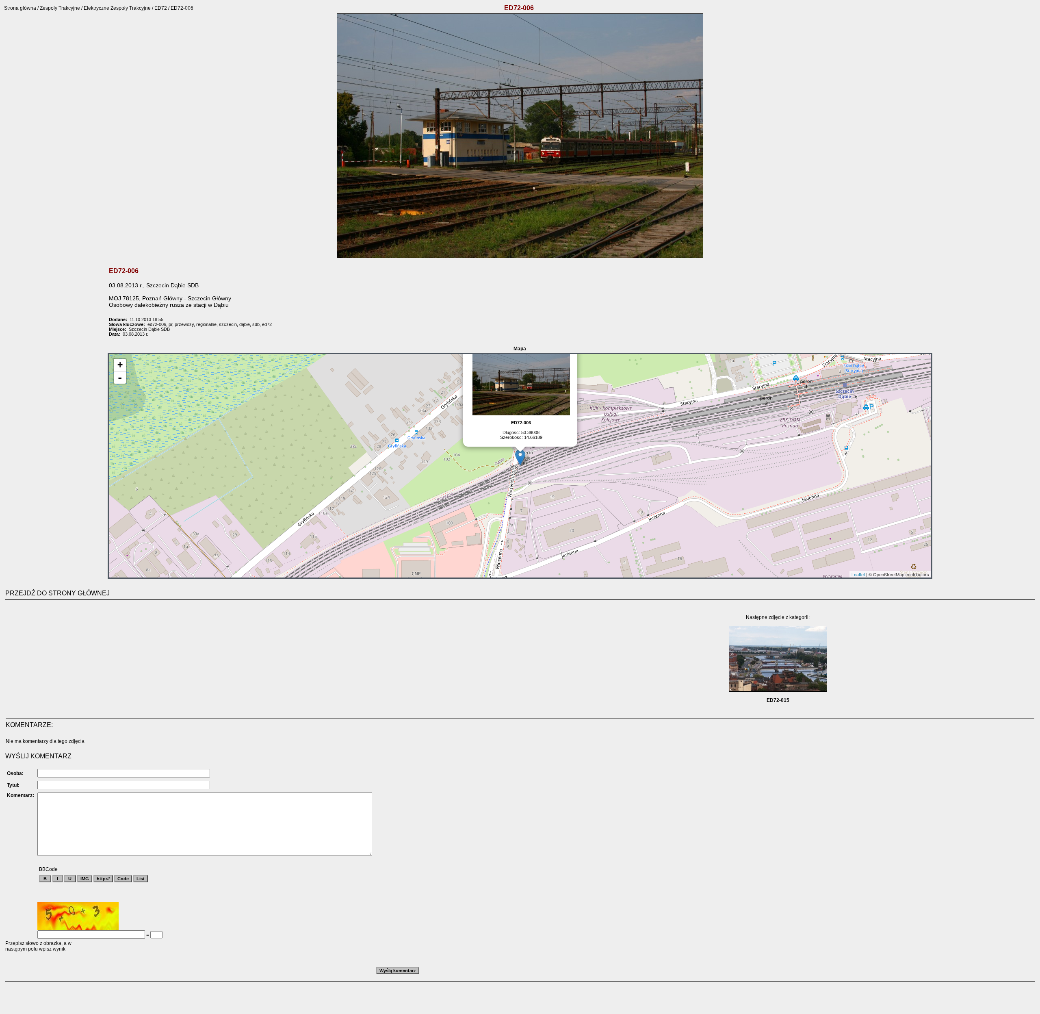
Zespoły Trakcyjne (60, 8)
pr (170, 324)
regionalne (206, 324)
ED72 (160, 8)
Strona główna (20, 8)
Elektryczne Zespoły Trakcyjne (117, 8)
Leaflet (858, 574)
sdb (256, 324)
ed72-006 (156, 324)
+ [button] (120, 365)
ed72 (267, 324)
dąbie (244, 324)
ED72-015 (778, 700)
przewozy (184, 324)
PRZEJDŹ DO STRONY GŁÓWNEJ (57, 593)
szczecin (228, 324)
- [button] (120, 377)
